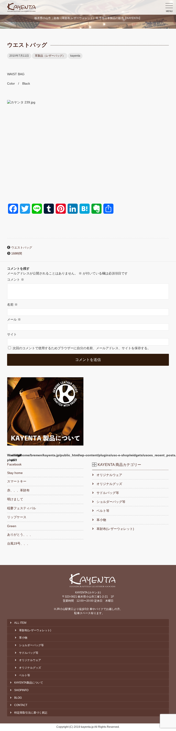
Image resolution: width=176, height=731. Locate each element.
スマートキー (16, 481)
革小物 (101, 520)
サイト (12, 334)
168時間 (16, 253)
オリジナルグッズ (109, 484)
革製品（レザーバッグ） (50, 55)
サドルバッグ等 (107, 493)
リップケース (16, 517)
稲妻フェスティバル (21, 508)
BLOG (18, 697)
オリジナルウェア (109, 475)
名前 (12, 304)
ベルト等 (102, 510)
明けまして (15, 499)
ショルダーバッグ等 (110, 502)
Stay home (15, 473)
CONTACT (20, 705)
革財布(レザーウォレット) (115, 529)
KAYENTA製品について (28, 682)
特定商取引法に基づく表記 (30, 712)
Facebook (14, 464)
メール (14, 319)
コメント (15, 279)
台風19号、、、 (18, 543)
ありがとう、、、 (20, 534)
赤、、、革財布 (18, 490)
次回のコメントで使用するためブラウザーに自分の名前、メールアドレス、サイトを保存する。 (82, 348)
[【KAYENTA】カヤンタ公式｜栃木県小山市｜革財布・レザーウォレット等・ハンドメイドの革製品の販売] (21, 7)
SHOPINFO (21, 690)
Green (11, 526)
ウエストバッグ (21, 247)
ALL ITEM (20, 622)
